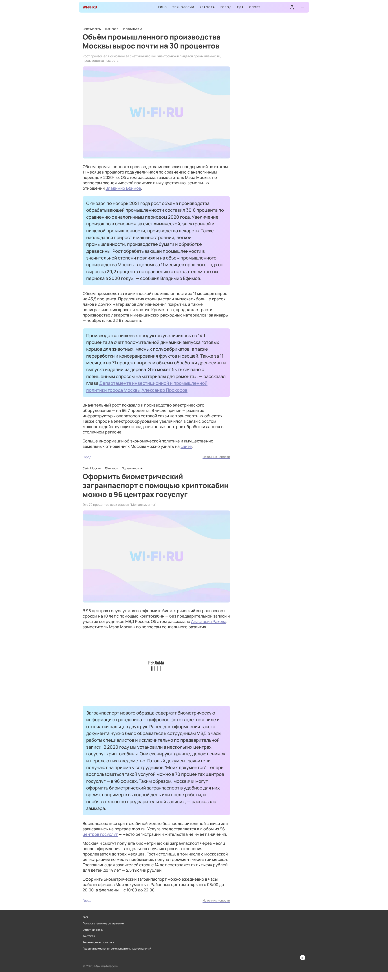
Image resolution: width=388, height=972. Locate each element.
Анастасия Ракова (208, 621)
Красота (207, 7)
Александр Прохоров (164, 390)
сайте (186, 446)
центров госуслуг (100, 834)
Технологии (183, 7)
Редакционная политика (98, 942)
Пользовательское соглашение (103, 923)
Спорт (254, 7)
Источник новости (216, 457)
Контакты (89, 936)
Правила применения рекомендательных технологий (117, 948)
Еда (240, 7)
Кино (162, 7)
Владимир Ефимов (123, 188)
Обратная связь (93, 930)
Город (226, 7)
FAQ (85, 917)
